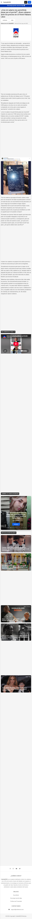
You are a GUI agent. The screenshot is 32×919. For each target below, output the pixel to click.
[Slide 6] (17, 528)
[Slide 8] (21, 528)
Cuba (12, 20)
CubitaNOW (7, 2)
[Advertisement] (16, 76)
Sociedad (5, 20)
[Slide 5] (15, 528)
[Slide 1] (6, 528)
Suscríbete (16, 895)
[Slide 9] (23, 528)
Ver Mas (16, 524)
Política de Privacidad (16, 901)
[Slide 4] (13, 528)
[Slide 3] (11, 528)
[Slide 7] (19, 528)
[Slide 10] (25, 528)
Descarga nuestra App (16, 898)
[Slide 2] (8, 528)
